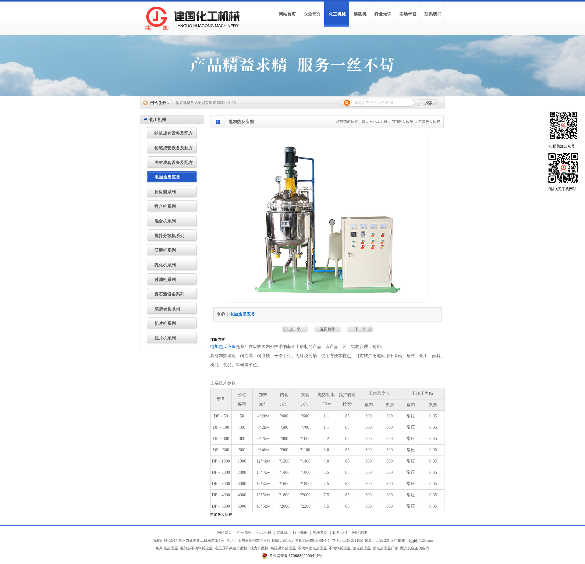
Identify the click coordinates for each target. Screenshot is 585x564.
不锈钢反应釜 (340, 548)
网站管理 (359, 532)
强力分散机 (259, 548)
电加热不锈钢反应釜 (196, 548)
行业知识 (300, 532)
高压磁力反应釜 (283, 548)
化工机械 (380, 121)
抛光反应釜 (362, 548)
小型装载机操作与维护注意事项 (197, 103)
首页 (365, 121)
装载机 (282, 532)
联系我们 (339, 532)
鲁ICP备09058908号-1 (312, 540)
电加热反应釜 (402, 121)
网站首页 (224, 532)
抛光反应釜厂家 (385, 548)
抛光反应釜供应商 (414, 548)
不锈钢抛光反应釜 (312, 548)
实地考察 (320, 532)
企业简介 (244, 532)
